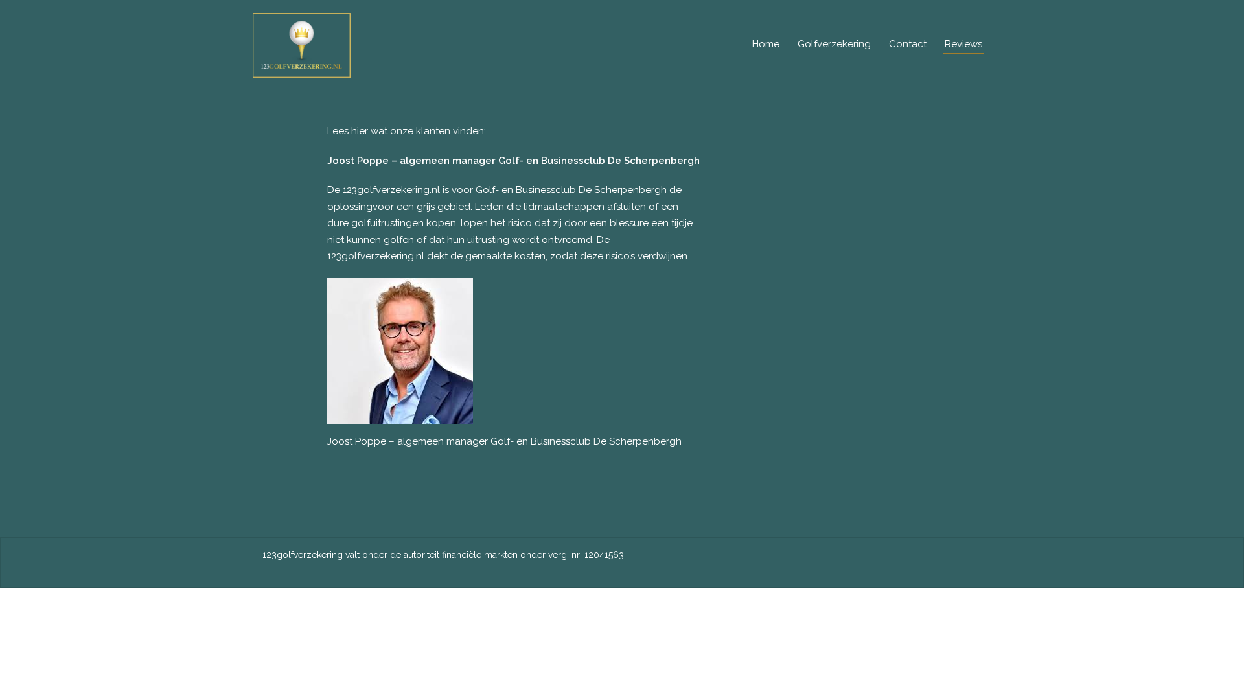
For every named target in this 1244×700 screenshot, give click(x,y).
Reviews (963, 44)
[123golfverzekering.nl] (302, 45)
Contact (908, 44)
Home (765, 44)
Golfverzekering (834, 44)
